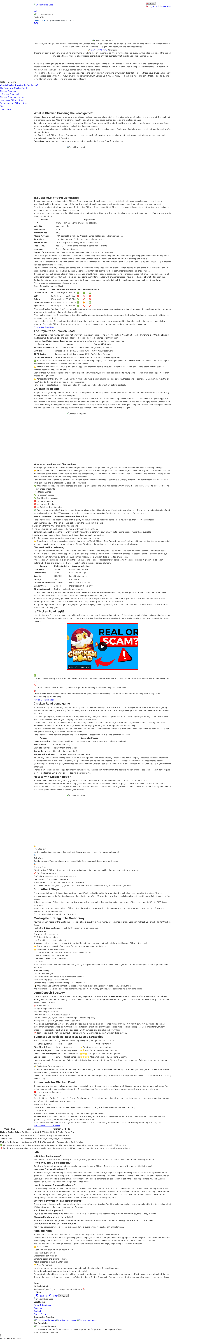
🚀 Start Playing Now (98, 50)
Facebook (43, 1296)
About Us (38, 1308)
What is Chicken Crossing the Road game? (19, 85)
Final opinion (5, 109)
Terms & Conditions (42, 1305)
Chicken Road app (8, 91)
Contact (37, 1311)
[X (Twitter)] (37, 23)
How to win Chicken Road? (12, 100)
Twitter (54, 1296)
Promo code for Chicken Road (13, 103)
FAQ (2, 106)
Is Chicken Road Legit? (10, 94)
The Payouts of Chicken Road (13, 88)
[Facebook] (35, 23)
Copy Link (64, 1296)
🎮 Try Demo (112, 50)
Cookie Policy (40, 1314)
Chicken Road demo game (12, 97)
